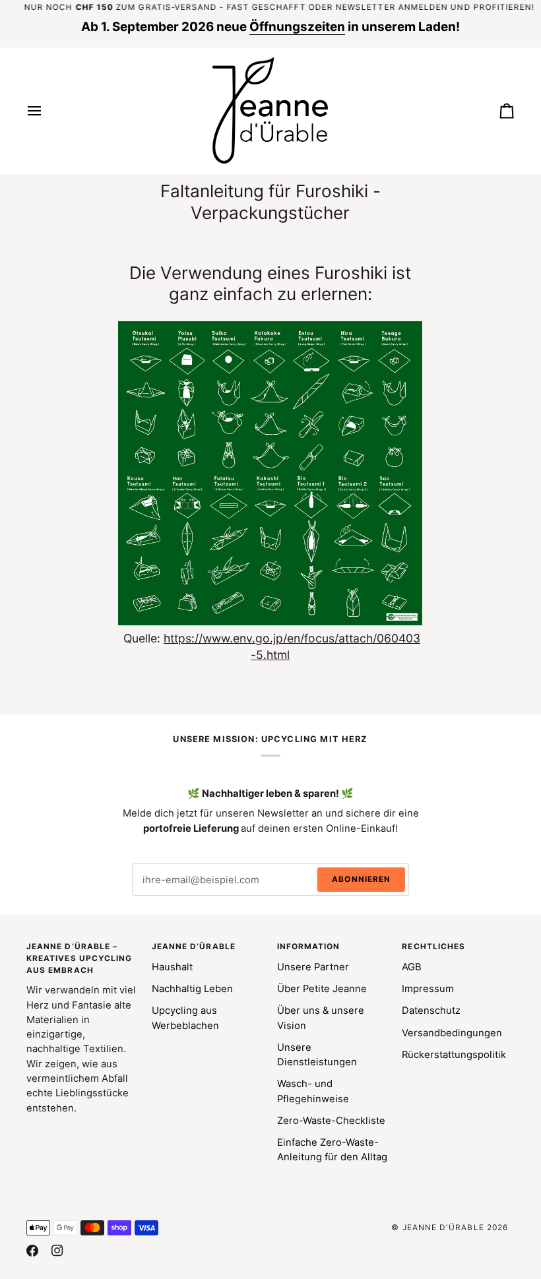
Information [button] (308, 946)
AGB (412, 967)
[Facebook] (32, 1251)
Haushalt (172, 967)
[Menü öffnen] (46, 110)
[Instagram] (57, 1251)
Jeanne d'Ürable (443, 1227)
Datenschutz (431, 1010)
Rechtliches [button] (433, 946)
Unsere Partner (313, 967)
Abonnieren (361, 879)
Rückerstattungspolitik (454, 1055)
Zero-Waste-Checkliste (331, 1121)
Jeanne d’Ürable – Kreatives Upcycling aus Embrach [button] (79, 958)
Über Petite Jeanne (322, 989)
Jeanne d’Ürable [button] (194, 946)
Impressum (428, 989)
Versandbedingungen (452, 1033)
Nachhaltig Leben (192, 989)
